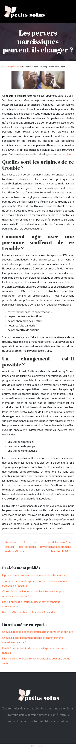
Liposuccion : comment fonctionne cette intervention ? (34, 575)
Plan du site (38, 745)
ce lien (67, 154)
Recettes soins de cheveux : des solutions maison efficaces (20, 546)
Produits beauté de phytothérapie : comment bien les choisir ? (55, 546)
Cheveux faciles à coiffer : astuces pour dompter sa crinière (37, 631)
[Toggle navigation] (69, 11)
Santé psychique (13, 66)
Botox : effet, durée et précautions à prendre (28, 612)
